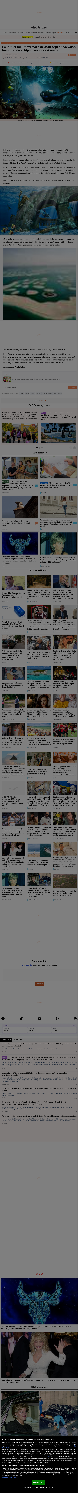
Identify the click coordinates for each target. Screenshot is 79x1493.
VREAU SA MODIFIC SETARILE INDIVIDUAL (39, 1487)
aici (49, 1457)
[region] (39, 1464)
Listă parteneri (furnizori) (9, 1477)
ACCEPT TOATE (38, 1482)
